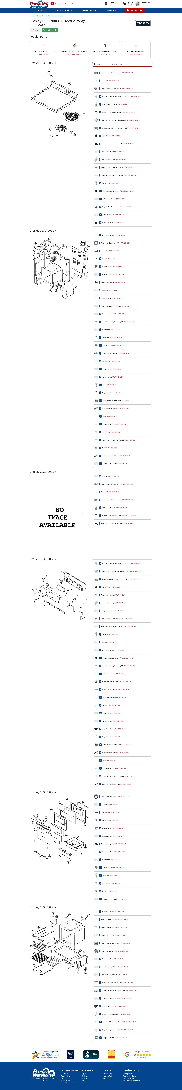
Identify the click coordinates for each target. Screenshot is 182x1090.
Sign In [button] (110, 5)
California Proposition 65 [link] (131, 1080)
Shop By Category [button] (89, 10)
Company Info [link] (107, 1074)
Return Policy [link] (65, 1080)
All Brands (39, 16)
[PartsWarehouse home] (39, 3)
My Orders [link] (85, 1076)
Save (36, 30)
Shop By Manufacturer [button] (61, 10)
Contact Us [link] (64, 1074)
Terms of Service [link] (128, 1078)
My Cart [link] (84, 1080)
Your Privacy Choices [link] (129, 1076)
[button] (143, 4)
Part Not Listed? (50, 30)
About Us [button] (111, 10)
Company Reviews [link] (108, 1076)
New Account (116, 5)
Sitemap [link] (105, 1078)
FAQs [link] (62, 1078)
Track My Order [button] (136, 10)
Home (40, 10)
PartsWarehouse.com (46, 1078)
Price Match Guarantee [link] (68, 1083)
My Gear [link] (84, 1078)
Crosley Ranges (57, 16)
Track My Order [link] (66, 1076)
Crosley (47, 16)
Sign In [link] (84, 1074)
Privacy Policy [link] (127, 1074)
